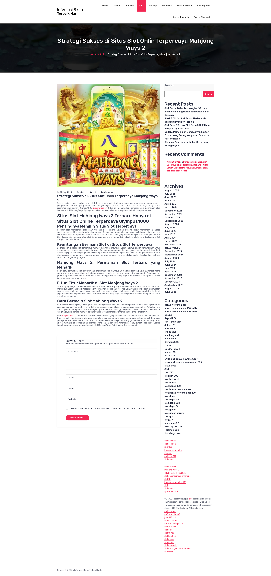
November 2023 (173, 278)
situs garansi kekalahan (175, 473)
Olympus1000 (171, 342)
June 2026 (170, 197)
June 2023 (170, 292)
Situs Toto (170, 365)
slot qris (169, 416)
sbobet (168, 345)
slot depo (169, 396)
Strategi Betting (173, 426)
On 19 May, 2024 (64, 192)
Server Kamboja (181, 17)
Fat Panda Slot (172, 321)
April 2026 (170, 204)
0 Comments (109, 192)
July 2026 (169, 193)
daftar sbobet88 (172, 514)
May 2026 (169, 200)
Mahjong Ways (68, 315)
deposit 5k (170, 318)
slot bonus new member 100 (180, 392)
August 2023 (171, 288)
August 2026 (171, 190)
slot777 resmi (170, 520)
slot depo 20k (172, 403)
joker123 (168, 447)
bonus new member (175, 304)
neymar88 (170, 338)
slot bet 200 (171, 376)
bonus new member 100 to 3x (180, 308)
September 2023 (173, 285)
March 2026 (171, 207)
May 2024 (169, 268)
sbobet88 (170, 352)
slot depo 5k (171, 406)
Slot (141, 6)
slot (166, 485)
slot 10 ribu (169, 533)
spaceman (169, 542)
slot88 (167, 479)
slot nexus (169, 539)
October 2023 (172, 281)
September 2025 (173, 221)
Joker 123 (169, 325)
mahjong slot (171, 335)
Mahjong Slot (203, 6)
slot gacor (170, 409)
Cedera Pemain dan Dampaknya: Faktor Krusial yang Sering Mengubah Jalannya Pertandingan (186, 135)
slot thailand (170, 527)
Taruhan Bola (171, 430)
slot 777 (169, 372)
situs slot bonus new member (180, 359)
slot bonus (170, 382)
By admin (81, 192)
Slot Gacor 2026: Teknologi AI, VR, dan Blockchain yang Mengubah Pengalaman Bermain (186, 111)
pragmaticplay (100, 208)
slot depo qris (170, 545)
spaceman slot (171, 491)
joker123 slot (170, 517)
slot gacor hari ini (174, 413)
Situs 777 (169, 355)
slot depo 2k (170, 459)
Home (105, 6)
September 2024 (173, 254)
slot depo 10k (171, 399)
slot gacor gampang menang (177, 476)
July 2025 (169, 227)
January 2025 (172, 248)
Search (169, 85)
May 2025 (169, 234)
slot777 (168, 419)
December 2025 (173, 210)
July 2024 (169, 261)
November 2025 (173, 214)
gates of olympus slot (174, 523)
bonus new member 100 (175, 482)
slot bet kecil (171, 379)
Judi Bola (129, 6)
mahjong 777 (170, 456)
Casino (116, 6)
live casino (170, 332)
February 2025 (172, 244)
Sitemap (152, 6)
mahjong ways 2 (171, 470)
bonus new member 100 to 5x (180, 311)
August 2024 (171, 258)
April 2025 (170, 237)
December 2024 (173, 251)
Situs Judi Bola (184, 6)
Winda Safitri (173, 162)
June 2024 (170, 264)
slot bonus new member (177, 389)
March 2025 (170, 241)
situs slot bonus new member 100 (183, 362)
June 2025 (170, 231)
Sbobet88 (167, 6)
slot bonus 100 (172, 386)
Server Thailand (202, 17)
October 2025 (172, 217)
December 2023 (173, 275)
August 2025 (171, 224)
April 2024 (170, 271)
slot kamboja (170, 536)
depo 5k (168, 453)
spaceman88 (171, 423)
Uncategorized (172, 433)
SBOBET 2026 (172, 348)
